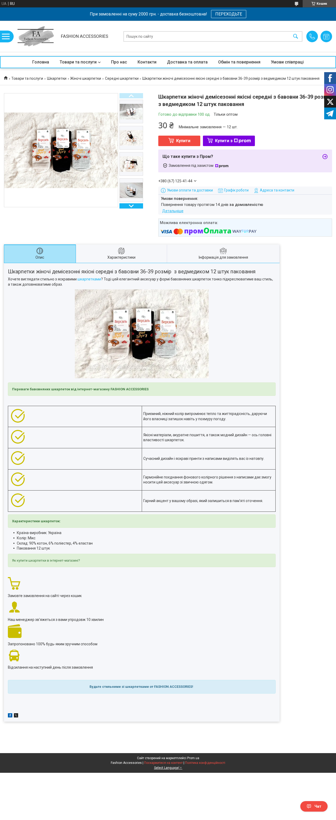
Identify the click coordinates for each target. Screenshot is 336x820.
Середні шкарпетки (122, 78)
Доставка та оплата (187, 62)
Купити (183, 140)
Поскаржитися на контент (163, 763)
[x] (16, 716)
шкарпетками (89, 279)
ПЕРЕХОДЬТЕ (228, 14)
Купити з (224, 140)
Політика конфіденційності (205, 763)
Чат (317, 806)
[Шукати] (295, 36)
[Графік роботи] (326, 36)
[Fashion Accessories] (35, 36)
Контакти (147, 62)
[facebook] (10, 716)
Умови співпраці (287, 62)
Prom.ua (193, 758)
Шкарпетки (56, 78)
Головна (40, 62)
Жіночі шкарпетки (85, 78)
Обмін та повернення (239, 62)
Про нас (119, 62)
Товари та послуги (78, 62)
